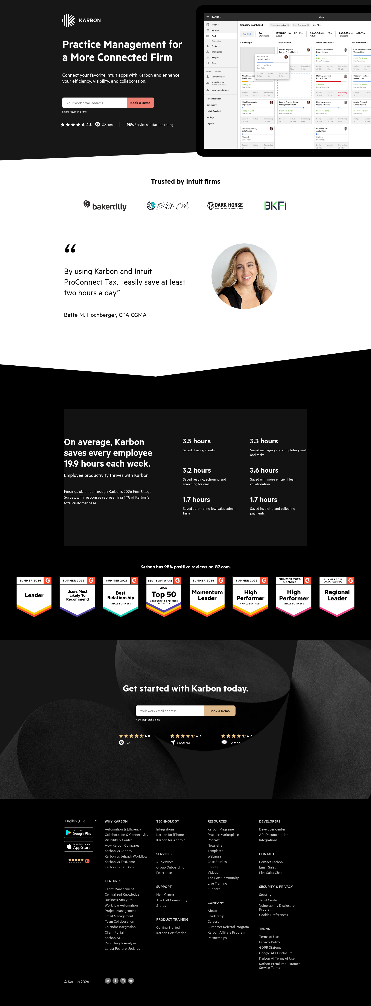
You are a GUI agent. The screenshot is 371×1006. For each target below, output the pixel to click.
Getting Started (168, 927)
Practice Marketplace (223, 834)
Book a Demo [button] (140, 102)
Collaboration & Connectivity (126, 834)
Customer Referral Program (228, 926)
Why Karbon (116, 821)
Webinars (215, 856)
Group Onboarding (170, 867)
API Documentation (274, 834)
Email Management (119, 916)
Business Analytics (118, 899)
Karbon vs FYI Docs (119, 867)
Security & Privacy (276, 886)
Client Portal (114, 932)
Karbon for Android (171, 840)
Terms (264, 929)
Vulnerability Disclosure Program (277, 907)
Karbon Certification (171, 932)
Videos (213, 872)
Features (113, 881)
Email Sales (267, 867)
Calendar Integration (120, 926)
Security (265, 894)
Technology (167, 821)
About (212, 910)
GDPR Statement (272, 947)
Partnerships (217, 937)
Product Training (172, 919)
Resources (217, 821)
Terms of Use (269, 936)
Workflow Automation (121, 905)
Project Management (120, 910)
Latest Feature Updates (122, 948)
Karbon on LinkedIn (108, 981)
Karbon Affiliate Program (226, 932)
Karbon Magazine (221, 829)
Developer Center (272, 829)
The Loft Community (171, 900)
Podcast (214, 840)
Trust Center (268, 900)
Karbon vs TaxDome (120, 861)
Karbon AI (112, 937)
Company (216, 903)
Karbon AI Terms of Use (277, 958)
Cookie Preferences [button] (273, 914)
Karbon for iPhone (170, 834)
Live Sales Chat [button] (270, 872)
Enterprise (164, 872)
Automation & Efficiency (123, 829)
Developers (269, 821)
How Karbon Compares (122, 845)
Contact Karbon (271, 862)
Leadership (216, 916)
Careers (213, 921)
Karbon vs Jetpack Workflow (126, 856)
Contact (267, 854)
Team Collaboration (119, 921)
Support (164, 886)
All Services (164, 862)
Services (164, 854)
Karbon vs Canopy (118, 850)
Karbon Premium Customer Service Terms (279, 965)
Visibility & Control (119, 840)
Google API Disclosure (275, 953)
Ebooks (213, 867)
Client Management (119, 889)
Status (161, 905)
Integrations (165, 829)
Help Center (165, 894)
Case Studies (217, 861)
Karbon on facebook (116, 981)
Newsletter (216, 845)
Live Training (217, 883)
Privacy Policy (269, 942)
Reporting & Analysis (120, 943)
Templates (215, 850)
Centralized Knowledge (122, 894)
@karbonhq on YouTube (123, 981)
